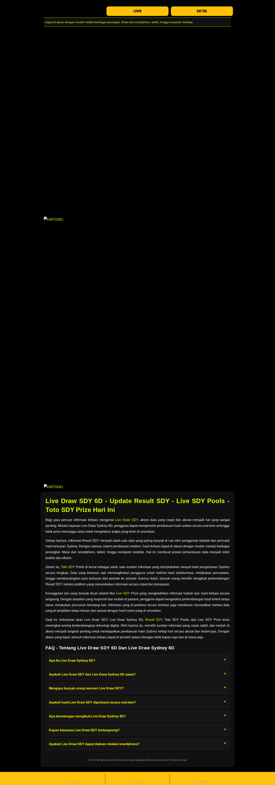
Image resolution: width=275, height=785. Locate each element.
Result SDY (153, 619)
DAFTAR (202, 11)
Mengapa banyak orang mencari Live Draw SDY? (86, 688)
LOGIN (137, 11)
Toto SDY (68, 567)
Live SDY (123, 593)
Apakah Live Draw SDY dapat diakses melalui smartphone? (94, 744)
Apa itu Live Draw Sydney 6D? (72, 660)
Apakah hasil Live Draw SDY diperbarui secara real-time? (92, 702)
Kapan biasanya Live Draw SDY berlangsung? (84, 730)
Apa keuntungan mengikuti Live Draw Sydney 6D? (87, 716)
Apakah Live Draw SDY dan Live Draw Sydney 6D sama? (92, 674)
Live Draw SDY (126, 520)
